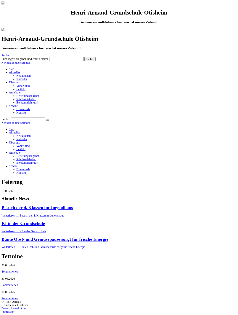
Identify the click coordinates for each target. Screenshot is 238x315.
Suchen (5, 55)
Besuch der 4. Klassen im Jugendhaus (37, 207)
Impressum (7, 311)
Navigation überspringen (15, 62)
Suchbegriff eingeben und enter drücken (25, 59)
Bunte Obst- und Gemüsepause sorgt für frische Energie (54, 239)
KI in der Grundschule (23, 223)
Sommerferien (9, 271)
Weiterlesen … (32, 215)
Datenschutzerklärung (14, 308)
